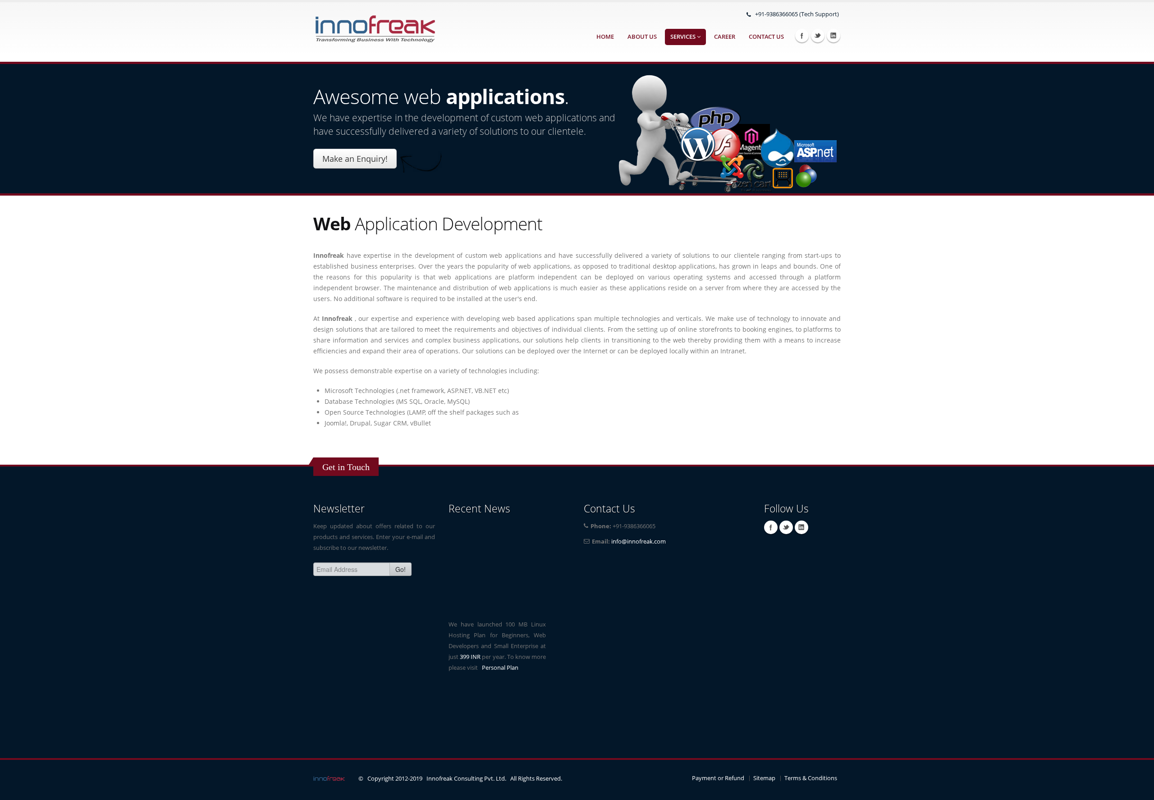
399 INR (470, 651)
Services (683, 37)
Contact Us (766, 37)
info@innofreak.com (638, 541)
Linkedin (833, 35)
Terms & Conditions (810, 778)
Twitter (817, 35)
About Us (642, 37)
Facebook (802, 35)
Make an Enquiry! (355, 158)
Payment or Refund (718, 778)
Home (605, 37)
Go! (400, 569)
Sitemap (764, 778)
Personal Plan (500, 662)
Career (724, 37)
